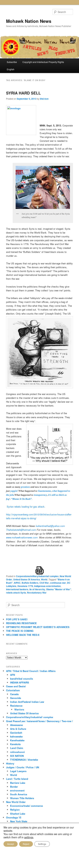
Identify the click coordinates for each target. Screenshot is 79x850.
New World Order (16, 802)
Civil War (44, 582)
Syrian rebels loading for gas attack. (26, 506)
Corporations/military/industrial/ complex (37, 576)
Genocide (15, 698)
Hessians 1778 (25, 586)
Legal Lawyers (18, 771)
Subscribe (12, 61)
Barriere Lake (17, 783)
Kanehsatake (17, 740)
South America (18, 794)
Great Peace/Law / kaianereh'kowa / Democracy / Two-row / (39, 721)
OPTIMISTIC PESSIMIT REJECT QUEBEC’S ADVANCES (37, 627)
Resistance (16, 705)
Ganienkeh (16, 732)
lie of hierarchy (37, 589)
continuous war (58, 582)
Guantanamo (44, 490)
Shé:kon (44, 98)
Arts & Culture (18, 729)
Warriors (19, 709)
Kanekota (15, 744)
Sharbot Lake (17, 813)
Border (14, 786)
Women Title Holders (22, 798)
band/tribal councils (21, 678)
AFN (12, 674)
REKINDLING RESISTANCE (21, 623)
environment (17, 790)
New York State (18, 821)
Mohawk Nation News (28, 21)
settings (28, 837)
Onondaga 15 (13, 817)
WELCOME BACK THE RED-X (23, 635)
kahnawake (16, 736)
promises (25, 486)
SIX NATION (17, 756)
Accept (10, 843)
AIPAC (17, 582)
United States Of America (26, 579)
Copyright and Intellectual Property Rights (43, 61)
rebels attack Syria (16, 592)
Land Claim (16, 748)
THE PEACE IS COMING (19, 631)
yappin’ (14, 490)
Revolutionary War (36, 592)
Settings (42, 843)
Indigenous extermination (47, 586)
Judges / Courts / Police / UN (22, 767)
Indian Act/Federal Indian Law (27, 701)
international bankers (17, 589)
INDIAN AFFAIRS (19, 682)
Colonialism (13, 690)
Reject (26, 843)
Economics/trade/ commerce (26, 805)
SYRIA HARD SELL (23, 93)
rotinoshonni (17, 752)
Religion (15, 809)
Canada (14, 694)
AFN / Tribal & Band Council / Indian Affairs (30, 671)
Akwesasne (16, 725)
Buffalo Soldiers (30, 582)
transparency (40, 495)
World (44, 579)
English (10, 69)
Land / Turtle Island (17, 778)
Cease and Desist (16, 686)
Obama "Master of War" (58, 589)
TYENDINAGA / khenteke (24, 759)
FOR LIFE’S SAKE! (17, 619)
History (10, 763)
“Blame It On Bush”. (21, 499)
